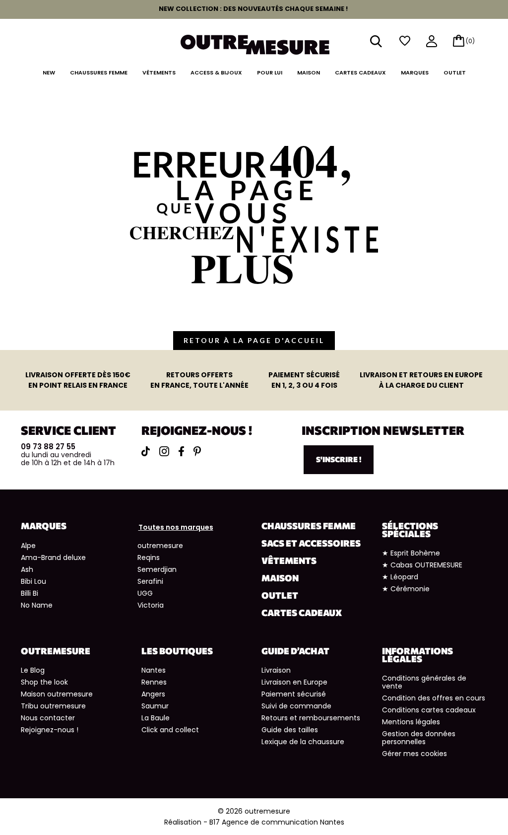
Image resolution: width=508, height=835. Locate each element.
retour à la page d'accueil (254, 340)
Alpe (28, 546)
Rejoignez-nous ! (49, 730)
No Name (37, 605)
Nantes (153, 670)
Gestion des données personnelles (418, 738)
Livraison (276, 670)
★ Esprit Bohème (411, 553)
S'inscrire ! (338, 459)
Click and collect (170, 730)
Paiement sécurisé (293, 694)
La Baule (155, 718)
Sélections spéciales (410, 529)
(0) (470, 41)
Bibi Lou (33, 581)
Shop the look (44, 682)
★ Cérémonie (406, 589)
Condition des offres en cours (433, 698)
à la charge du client (421, 380)
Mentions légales (411, 722)
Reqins (148, 557)
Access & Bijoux (216, 72)
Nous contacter (48, 718)
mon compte (431, 42)
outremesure (160, 546)
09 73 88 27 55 (48, 446)
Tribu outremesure (53, 706)
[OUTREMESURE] (255, 44)
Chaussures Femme (98, 72)
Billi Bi (29, 593)
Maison (308, 72)
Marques (415, 72)
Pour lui (269, 72)
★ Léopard (400, 577)
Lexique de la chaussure (302, 742)
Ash (27, 569)
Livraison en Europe (294, 682)
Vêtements (159, 72)
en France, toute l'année (199, 380)
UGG (145, 593)
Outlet (455, 72)
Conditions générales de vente (424, 682)
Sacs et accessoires (311, 543)
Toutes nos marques (175, 527)
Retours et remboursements (310, 718)
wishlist (404, 41)
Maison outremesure (57, 694)
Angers (153, 694)
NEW (49, 72)
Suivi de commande (296, 706)
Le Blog (33, 670)
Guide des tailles (289, 730)
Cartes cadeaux (360, 72)
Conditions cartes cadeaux (429, 710)
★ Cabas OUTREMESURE (422, 565)
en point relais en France (77, 380)
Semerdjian (157, 569)
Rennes (154, 682)
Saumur (155, 706)
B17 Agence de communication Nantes (276, 822)
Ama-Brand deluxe (53, 557)
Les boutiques (177, 650)
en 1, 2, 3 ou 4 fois (304, 380)
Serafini (150, 581)
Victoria (150, 605)
